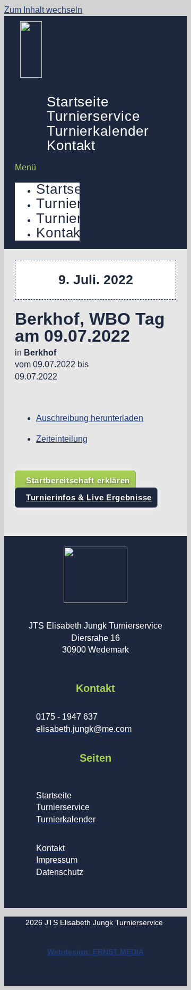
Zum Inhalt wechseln (43, 9)
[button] (47, 168)
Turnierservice (93, 116)
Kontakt (71, 145)
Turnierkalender (98, 130)
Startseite (78, 101)
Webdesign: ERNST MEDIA (95, 951)
